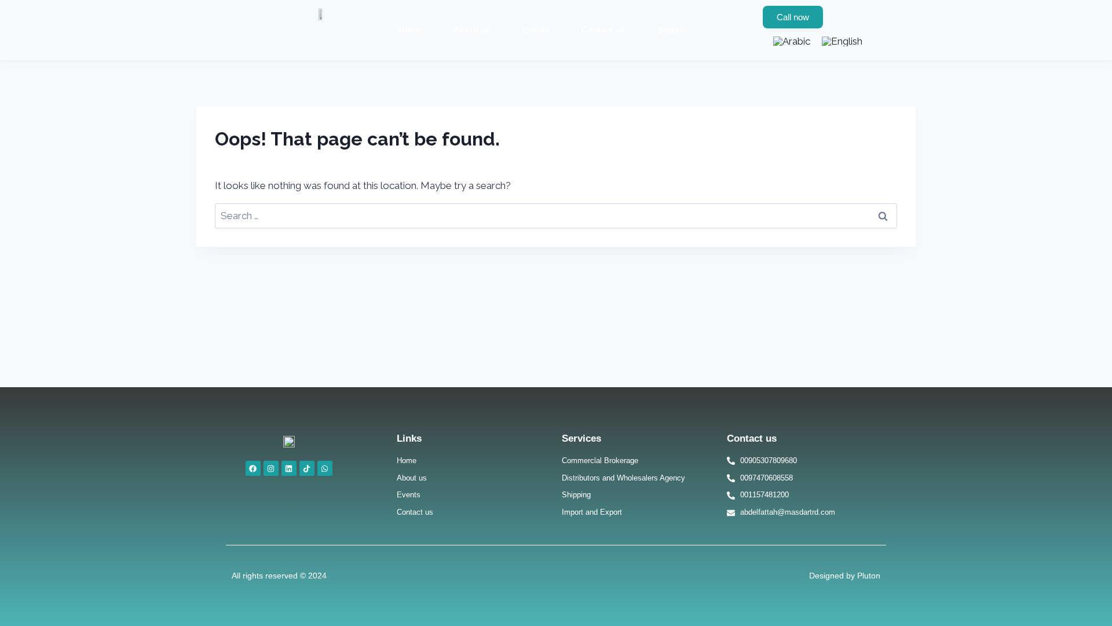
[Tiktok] (306, 468)
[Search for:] (556, 215)
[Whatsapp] (324, 468)
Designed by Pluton (844, 575)
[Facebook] (253, 468)
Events (536, 30)
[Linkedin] (289, 468)
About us (472, 30)
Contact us (603, 30)
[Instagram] (271, 468)
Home (410, 30)
